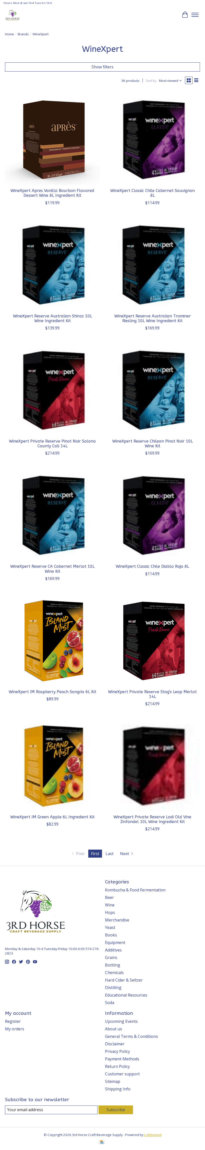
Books (111, 935)
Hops (110, 912)
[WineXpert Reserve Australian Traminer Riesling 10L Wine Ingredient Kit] (152, 263)
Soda (109, 1002)
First (95, 853)
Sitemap (112, 1081)
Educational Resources (126, 995)
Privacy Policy (117, 1051)
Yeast (110, 927)
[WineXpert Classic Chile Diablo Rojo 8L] (152, 513)
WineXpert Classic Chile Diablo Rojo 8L (152, 566)
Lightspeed (153, 1134)
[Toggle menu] (195, 15)
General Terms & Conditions (131, 1036)
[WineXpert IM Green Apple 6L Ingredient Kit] (52, 764)
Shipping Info (117, 1089)
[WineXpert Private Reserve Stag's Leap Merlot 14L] (152, 638)
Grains (111, 957)
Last (110, 853)
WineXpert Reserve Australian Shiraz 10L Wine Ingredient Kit (52, 318)
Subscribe (115, 1109)
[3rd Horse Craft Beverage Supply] (12, 14)
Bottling (112, 965)
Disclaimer (114, 1044)
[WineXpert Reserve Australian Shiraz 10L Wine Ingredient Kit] (52, 263)
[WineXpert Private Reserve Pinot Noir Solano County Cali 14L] (52, 388)
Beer (109, 897)
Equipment (115, 942)
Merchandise (117, 920)
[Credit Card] (101, 1142)
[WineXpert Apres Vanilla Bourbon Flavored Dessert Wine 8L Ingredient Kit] (52, 137)
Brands (23, 34)
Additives (113, 950)
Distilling (113, 987)
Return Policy (117, 1066)
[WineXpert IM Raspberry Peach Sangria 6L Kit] (52, 638)
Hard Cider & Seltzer (124, 980)
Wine (109, 905)
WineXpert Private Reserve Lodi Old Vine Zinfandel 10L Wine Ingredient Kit (152, 819)
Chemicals (114, 972)
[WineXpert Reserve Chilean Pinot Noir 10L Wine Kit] (152, 388)
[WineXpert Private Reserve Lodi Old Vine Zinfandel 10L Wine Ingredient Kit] (152, 764)
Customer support (122, 1074)
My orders (14, 1029)
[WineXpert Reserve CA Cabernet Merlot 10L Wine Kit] (52, 513)
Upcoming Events (121, 1021)
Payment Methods (122, 1059)
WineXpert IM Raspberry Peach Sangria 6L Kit (52, 691)
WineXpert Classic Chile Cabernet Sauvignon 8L (152, 193)
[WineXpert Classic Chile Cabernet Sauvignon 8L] (152, 137)
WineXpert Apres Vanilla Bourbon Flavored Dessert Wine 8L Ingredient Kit (52, 193)
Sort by (151, 80)
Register (13, 1021)
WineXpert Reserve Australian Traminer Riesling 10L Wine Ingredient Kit (152, 318)
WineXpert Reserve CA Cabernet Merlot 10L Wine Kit (52, 568)
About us (113, 1029)
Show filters (103, 67)
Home (9, 34)
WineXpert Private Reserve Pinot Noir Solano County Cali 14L (52, 443)
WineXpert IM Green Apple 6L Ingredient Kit (52, 817)
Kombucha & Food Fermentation (135, 890)
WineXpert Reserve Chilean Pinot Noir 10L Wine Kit (152, 443)
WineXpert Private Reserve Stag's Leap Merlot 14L (152, 694)
